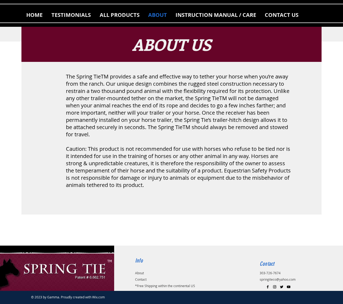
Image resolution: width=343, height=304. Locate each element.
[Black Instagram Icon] (275, 287)
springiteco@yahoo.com (278, 279)
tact (144, 279)
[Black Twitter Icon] (281, 287)
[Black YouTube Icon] (288, 287)
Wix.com (98, 297)
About (139, 273)
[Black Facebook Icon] (268, 287)
